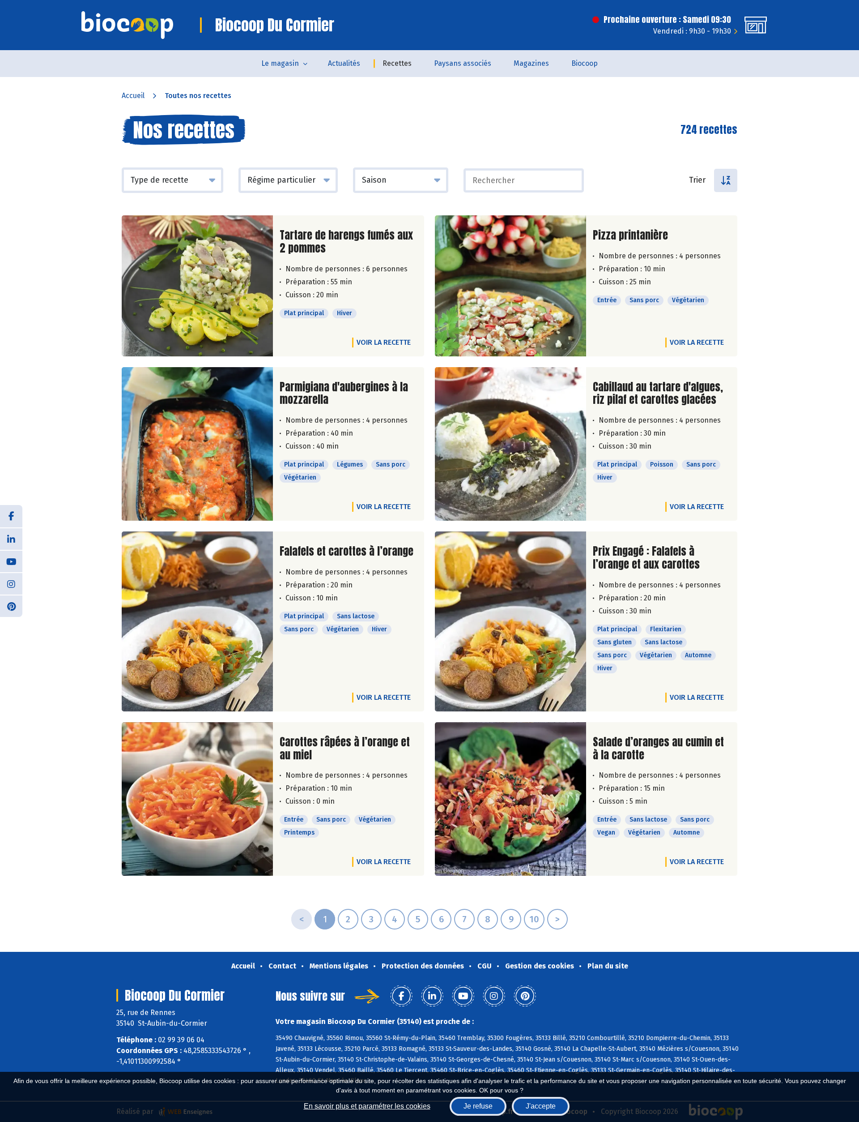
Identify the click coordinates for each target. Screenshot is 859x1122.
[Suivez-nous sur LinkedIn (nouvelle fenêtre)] (11, 538)
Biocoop (584, 63)
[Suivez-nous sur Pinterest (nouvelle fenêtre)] (11, 606)
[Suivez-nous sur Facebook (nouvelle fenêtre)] (11, 516)
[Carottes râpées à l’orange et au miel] (197, 799)
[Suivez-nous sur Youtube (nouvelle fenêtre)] (11, 561)
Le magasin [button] (280, 63)
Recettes (397, 63)
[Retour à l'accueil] (127, 25)
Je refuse (478, 1106)
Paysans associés (462, 63)
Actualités (344, 63)
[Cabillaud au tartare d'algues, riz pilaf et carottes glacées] (510, 444)
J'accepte (541, 1106)
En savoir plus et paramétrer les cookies (367, 1106)
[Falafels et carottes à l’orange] (197, 621)
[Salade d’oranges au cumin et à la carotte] (510, 799)
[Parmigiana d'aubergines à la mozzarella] (197, 444)
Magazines (531, 63)
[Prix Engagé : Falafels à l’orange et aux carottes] (510, 621)
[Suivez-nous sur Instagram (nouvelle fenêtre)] (11, 583)
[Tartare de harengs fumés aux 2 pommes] (197, 285)
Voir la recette (384, 342)
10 (534, 919)
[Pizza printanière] (510, 285)
